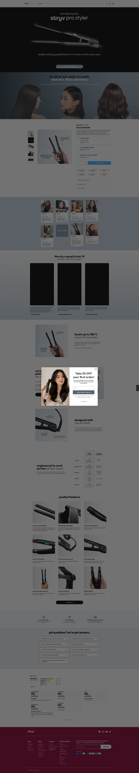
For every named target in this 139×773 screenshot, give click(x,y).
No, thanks (83, 401)
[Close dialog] (96, 369)
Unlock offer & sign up (84, 392)
